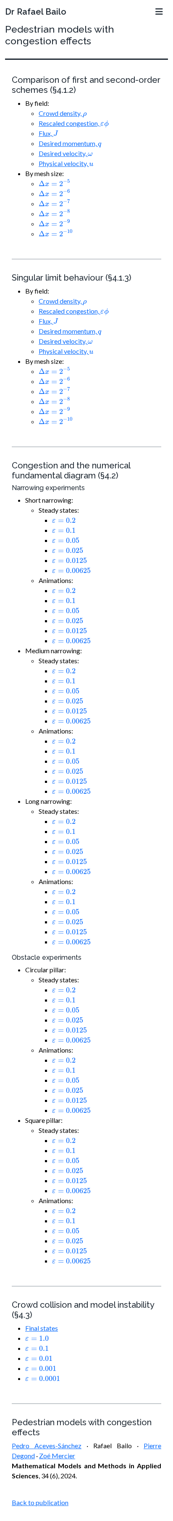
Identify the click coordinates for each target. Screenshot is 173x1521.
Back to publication (40, 1502)
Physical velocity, (66, 163)
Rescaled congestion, (74, 123)
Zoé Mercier (57, 1456)
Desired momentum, (70, 143)
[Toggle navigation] (159, 12)
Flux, (48, 133)
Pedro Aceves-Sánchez (46, 1445)
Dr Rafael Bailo (35, 12)
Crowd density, (62, 113)
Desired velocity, (65, 153)
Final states (41, 1328)
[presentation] (84, 115)
